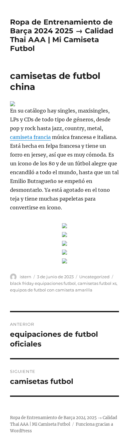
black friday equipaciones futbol (43, 283)
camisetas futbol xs (97, 283)
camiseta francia (30, 137)
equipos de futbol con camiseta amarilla (51, 289)
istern (25, 276)
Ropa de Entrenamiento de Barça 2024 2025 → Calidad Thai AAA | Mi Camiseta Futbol (61, 35)
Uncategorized (94, 276)
